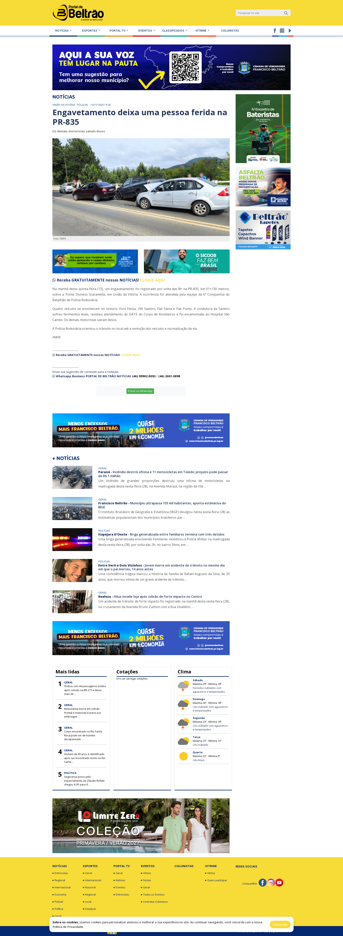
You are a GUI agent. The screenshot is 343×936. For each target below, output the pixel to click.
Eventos (120, 887)
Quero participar (217, 880)
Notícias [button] (62, 30)
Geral (58, 916)
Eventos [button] (145, 30)
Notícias (59, 866)
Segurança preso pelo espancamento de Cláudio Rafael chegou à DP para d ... (84, 780)
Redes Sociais (246, 866)
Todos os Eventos (154, 894)
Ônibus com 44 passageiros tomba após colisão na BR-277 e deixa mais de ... (85, 690)
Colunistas (230, 30)
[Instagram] (271, 882)
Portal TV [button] (118, 30)
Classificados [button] (173, 30)
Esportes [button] (90, 30)
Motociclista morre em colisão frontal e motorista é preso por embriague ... (82, 712)
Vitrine (147, 873)
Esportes (90, 866)
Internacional (62, 887)
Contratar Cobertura (155, 901)
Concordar (280, 924)
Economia (60, 894)
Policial (59, 901)
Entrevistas (61, 873)
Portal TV (122, 866)
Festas (147, 880)
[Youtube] (279, 882)
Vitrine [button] (201, 30)
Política (59, 909)
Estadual (90, 909)
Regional (60, 880)
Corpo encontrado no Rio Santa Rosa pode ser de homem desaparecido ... (83, 735)
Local (88, 901)
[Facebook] (263, 882)
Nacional (90, 887)
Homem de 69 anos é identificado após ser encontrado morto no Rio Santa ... (84, 758)
